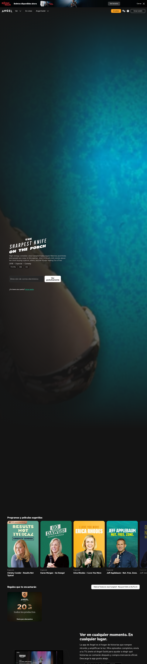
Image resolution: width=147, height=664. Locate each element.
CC (27, 267)
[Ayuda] (128, 11)
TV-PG (13, 267)
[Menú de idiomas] (123, 11)
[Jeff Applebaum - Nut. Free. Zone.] (122, 544)
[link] (28, 11)
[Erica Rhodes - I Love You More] (89, 544)
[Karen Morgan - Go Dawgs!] (56, 544)
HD (20, 267)
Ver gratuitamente (52, 279)
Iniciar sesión (29, 289)
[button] (20, 11)
